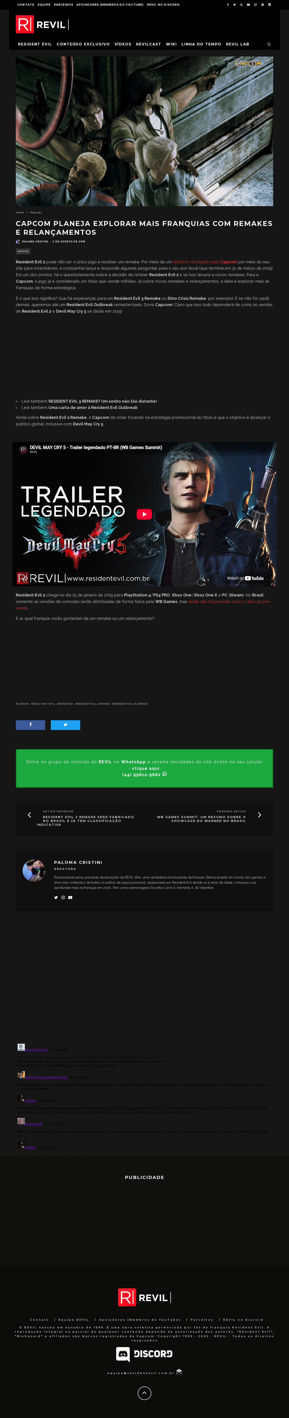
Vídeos (123, 44)
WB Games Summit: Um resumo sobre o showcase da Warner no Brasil (201, 819)
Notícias (23, 251)
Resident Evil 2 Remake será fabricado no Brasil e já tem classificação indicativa (85, 820)
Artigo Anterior (58, 811)
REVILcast (148, 44)
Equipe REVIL (73, 1319)
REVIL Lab (237, 44)
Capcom (23, 703)
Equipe (44, 4)
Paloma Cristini (35, 241)
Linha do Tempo (201, 44)
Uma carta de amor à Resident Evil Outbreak (93, 407)
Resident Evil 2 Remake (93, 703)
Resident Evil (35, 44)
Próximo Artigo (231, 811)
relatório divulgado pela (205, 262)
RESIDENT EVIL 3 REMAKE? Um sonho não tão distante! (103, 401)
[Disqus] (144, 981)
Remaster (66, 703)
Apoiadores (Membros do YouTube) (110, 4)
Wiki (171, 44)
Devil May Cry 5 (44, 703)
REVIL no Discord (163, 4)
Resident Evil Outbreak (131, 703)
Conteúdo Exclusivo (83, 44)
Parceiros (63, 4)
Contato (26, 4)
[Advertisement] (144, 354)
